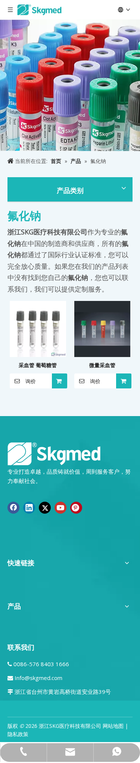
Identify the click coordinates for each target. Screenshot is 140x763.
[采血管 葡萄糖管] (38, 328)
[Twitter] (45, 508)
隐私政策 (17, 734)
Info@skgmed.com (38, 678)
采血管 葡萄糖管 (38, 365)
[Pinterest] (76, 508)
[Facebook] (13, 508)
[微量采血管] (102, 328)
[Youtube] (60, 508)
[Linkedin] (29, 508)
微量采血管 (102, 365)
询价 (30, 381)
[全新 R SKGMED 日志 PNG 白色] (54, 453)
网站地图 (113, 725)
